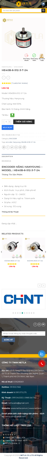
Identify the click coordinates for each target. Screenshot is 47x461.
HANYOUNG (7, 67)
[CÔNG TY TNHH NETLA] (23, 4)
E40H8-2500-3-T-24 (35, 261)
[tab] (23, 156)
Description (7, 156)
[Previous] (1, 256)
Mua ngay (7, 127)
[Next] (45, 256)
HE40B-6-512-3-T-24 (28, 142)
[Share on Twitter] (12, 147)
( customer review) (19, 83)
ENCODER (18, 67)
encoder (9, 142)
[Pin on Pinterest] (20, 147)
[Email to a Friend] (16, 147)
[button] (43, 285)
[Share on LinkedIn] (24, 147)
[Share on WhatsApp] (4, 147)
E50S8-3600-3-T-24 (12, 261)
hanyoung (16, 142)
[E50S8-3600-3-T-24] (12, 248)
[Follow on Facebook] (35, 324)
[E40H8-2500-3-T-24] (35, 248)
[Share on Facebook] (8, 147)
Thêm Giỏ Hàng (24, 122)
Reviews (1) (6, 161)
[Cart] (43, 4)
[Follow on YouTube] (43, 324)
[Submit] (43, 10)
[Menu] (4, 4)
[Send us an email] (39, 324)
